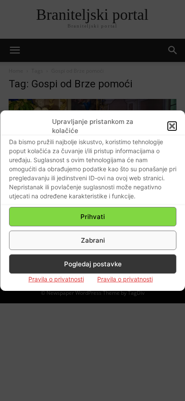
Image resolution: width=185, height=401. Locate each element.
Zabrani (93, 240)
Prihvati (92, 217)
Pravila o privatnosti (56, 279)
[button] (172, 126)
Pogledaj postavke (93, 264)
